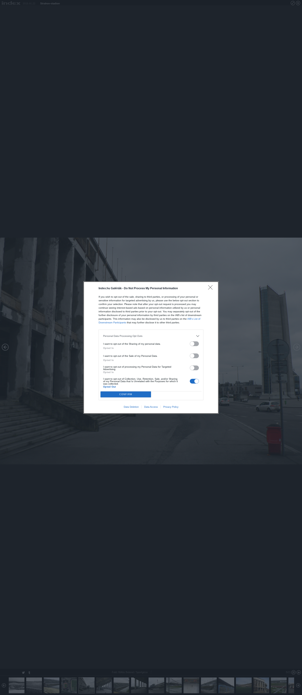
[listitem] (151, 336)
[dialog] (151, 347)
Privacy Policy (170, 406)
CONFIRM (125, 394)
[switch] (194, 343)
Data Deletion (131, 406)
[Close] (211, 288)
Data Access (151, 406)
